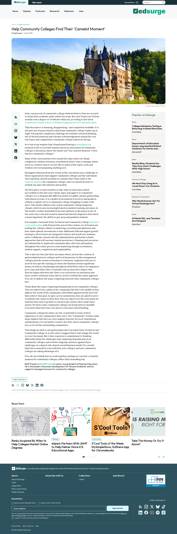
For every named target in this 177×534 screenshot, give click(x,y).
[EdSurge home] (20, 2)
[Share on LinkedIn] (15, 150)
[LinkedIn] (37, 385)
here (61, 390)
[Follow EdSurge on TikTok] (163, 507)
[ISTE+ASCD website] (36, 2)
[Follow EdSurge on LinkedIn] (140, 512)
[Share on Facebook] (15, 157)
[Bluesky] (27, 385)
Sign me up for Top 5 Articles (51, 503)
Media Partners (18, 492)
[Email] (17, 385)
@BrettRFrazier (45, 364)
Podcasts (40, 11)
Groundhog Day (83, 144)
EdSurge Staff (136, 152)
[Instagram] (22, 385)
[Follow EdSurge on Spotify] (158, 512)
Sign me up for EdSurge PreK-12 (25, 503)
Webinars (69, 11)
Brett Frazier (17, 33)
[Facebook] (41, 385)
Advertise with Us (54, 475)
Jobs (81, 11)
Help (37, 526)
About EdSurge (18, 479)
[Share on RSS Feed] (15, 117)
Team (14, 482)
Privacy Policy (21, 515)
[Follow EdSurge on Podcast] (163, 512)
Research (54, 11)
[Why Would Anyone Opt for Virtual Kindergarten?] (148, 202)
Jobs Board (118, 475)
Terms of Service (28, 526)
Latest (81, 479)
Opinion (27, 11)
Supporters (16, 485)
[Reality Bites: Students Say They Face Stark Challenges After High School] (148, 166)
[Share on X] (15, 144)
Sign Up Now (117, 508)
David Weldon (136, 132)
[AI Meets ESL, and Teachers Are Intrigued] (148, 218)
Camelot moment (33, 181)
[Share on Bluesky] (15, 137)
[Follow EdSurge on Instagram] (146, 507)
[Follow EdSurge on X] (152, 507)
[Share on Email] (15, 124)
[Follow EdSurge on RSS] (140, 507)
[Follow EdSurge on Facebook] (146, 512)
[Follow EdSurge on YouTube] (152, 512)
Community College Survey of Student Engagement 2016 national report (60, 122)
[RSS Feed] (13, 385)
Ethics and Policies (19, 489)
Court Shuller (136, 189)
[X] (32, 385)
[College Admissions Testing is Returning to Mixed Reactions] (148, 127)
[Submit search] (163, 2)
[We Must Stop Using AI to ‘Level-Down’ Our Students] (148, 185)
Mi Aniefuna (136, 207)
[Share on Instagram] (15, 130)
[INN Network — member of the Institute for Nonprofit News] (155, 480)
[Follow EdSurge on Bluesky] (158, 507)
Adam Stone (136, 224)
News (15, 11)
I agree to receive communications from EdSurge (31, 518)
